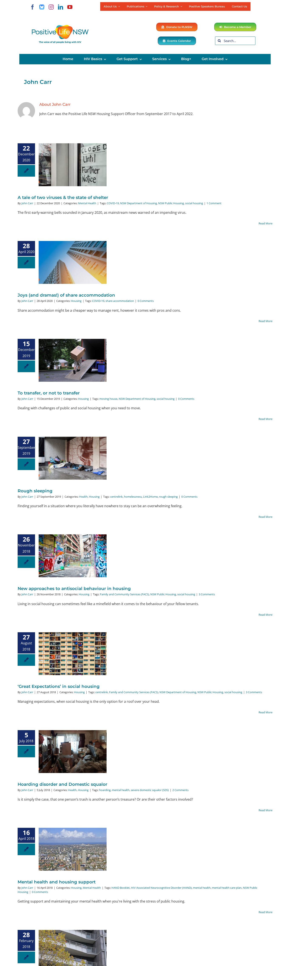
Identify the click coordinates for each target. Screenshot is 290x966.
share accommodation (120, 301)
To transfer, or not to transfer (49, 393)
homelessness (133, 496)
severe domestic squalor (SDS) (150, 790)
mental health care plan (227, 888)
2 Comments (180, 790)
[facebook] (32, 7)
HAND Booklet (120, 888)
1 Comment (214, 203)
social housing (194, 203)
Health (83, 496)
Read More (265, 223)
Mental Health (87, 203)
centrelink (116, 496)
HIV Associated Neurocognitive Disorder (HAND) (161, 888)
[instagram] (51, 7)
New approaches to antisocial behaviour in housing (74, 588)
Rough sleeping (35, 490)
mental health (121, 790)
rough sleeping (168, 496)
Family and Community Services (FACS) (124, 594)
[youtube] (69, 7)
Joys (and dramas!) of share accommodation (66, 295)
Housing (76, 301)
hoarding (105, 790)
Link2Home (150, 496)
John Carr (27, 203)
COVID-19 (113, 203)
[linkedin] (60, 7)
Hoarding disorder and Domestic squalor (62, 784)
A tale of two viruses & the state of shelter (63, 197)
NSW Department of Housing (138, 203)
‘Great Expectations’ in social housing (59, 686)
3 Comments (207, 594)
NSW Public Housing (171, 203)
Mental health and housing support (57, 881)
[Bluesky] (41, 7)
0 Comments (146, 301)
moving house (108, 399)
